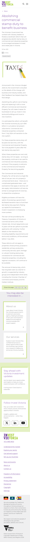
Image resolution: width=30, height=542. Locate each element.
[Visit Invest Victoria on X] (7, 423)
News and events (10, 462)
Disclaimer (7, 484)
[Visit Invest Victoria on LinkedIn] (15, 423)
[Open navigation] (27, 3)
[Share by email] (19, 287)
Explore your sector (10, 450)
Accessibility (8, 477)
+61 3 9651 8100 (9, 441)
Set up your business (11, 457)
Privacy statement (10, 481)
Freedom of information (12, 474)
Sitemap (7, 491)
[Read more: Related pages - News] (15, 327)
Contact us (7, 469)
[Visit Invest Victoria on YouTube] (23, 423)
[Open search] (23, 4)
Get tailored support (11, 453)
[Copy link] (16, 287)
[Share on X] (22, 287)
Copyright (7, 487)
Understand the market (12, 447)
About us (7, 465)
